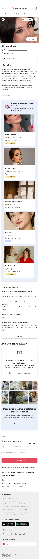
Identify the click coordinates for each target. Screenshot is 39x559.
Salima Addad (10, 135)
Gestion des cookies (25, 504)
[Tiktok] (24, 534)
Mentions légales (14, 498)
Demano (8, 232)
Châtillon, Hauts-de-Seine (12, 53)
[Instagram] (15, 534)
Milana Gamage (30, 467)
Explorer (31, 39)
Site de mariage (26, 515)
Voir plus (19, 336)
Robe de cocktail (18, 487)
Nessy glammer (11, 168)
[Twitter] (7, 534)
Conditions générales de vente (11, 501)
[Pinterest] (11, 534)
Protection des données (9, 504)
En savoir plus (6, 95)
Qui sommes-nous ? (23, 512)
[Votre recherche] (3, 19)
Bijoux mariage (6, 487)
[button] (19, 362)
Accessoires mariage (20, 483)
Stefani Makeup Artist (13, 202)
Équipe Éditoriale (7, 515)
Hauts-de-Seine (17, 14)
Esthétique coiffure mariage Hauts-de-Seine (14, 452)
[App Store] (8, 526)
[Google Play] (22, 526)
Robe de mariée (6, 483)
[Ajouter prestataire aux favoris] (35, 19)
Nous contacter (19, 460)
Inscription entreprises (8, 512)
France (8, 544)
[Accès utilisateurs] (36, 8)
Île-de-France (6, 14)
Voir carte (32, 443)
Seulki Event (10, 266)
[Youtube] (20, 534)
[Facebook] (3, 534)
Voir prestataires (19, 424)
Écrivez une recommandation (19, 373)
